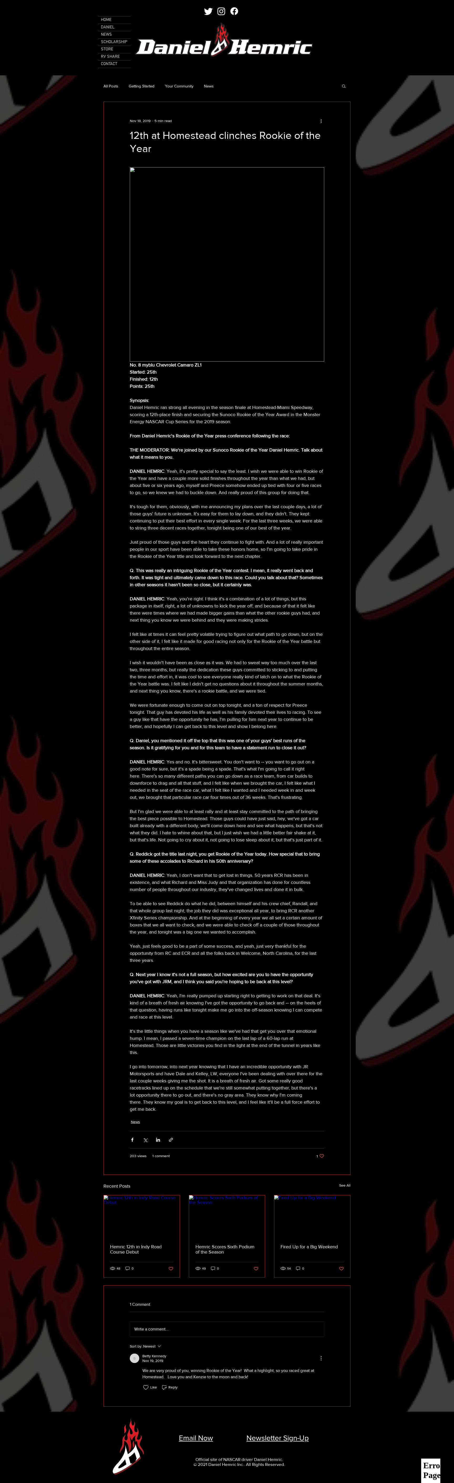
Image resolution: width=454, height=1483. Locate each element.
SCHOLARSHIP (114, 42)
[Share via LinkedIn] (158, 1139)
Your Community (179, 86)
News (209, 86)
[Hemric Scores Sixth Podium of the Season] (227, 1216)
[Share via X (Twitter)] (145, 1139)
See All (344, 1185)
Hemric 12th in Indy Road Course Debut (136, 1249)
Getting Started (141, 86)
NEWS (106, 34)
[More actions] (321, 121)
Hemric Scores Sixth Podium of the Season (225, 1249)
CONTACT (109, 64)
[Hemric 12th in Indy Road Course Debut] (142, 1216)
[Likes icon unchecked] (145, 1387)
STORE (107, 49)
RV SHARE (110, 56)
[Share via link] (170, 1139)
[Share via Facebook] (132, 1139)
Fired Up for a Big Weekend (309, 1246)
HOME (106, 20)
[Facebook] (234, 11)
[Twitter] (208, 11)
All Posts (111, 86)
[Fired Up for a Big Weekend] (312, 1216)
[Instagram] (221, 11)
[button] (343, 86)
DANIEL (107, 27)
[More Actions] (321, 1358)
